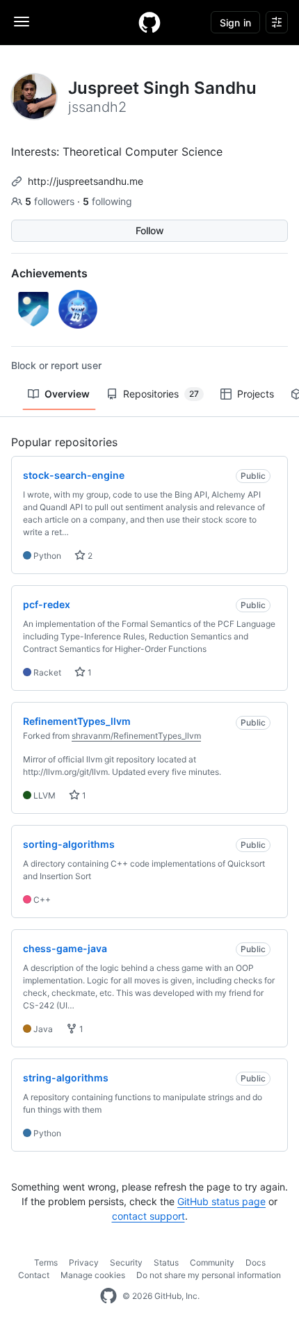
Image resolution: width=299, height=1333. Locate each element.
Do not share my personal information (208, 1275)
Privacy (84, 1262)
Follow (150, 230)
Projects (255, 394)
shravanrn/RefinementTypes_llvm (136, 735)
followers (51, 201)
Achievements (49, 273)
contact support (148, 1216)
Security (126, 1262)
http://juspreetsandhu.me (85, 181)
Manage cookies (92, 1275)
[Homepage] (149, 22)
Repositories (161, 394)
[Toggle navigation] (21, 21)
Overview (67, 394)
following (107, 201)
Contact (33, 1275)
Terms (46, 1262)
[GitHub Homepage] (108, 1296)
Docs (255, 1262)
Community (212, 1262)
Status (166, 1262)
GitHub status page (221, 1201)
